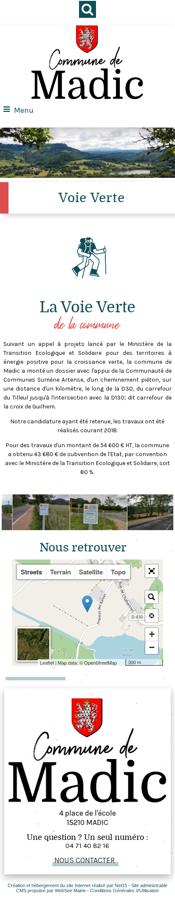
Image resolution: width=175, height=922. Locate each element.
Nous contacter (84, 860)
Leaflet (47, 662)
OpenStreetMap (100, 662)
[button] (151, 571)
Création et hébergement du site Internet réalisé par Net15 (67, 885)
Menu (24, 110)
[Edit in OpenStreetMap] (122, 662)
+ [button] (152, 634)
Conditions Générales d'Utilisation (124, 890)
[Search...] (151, 597)
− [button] (152, 647)
